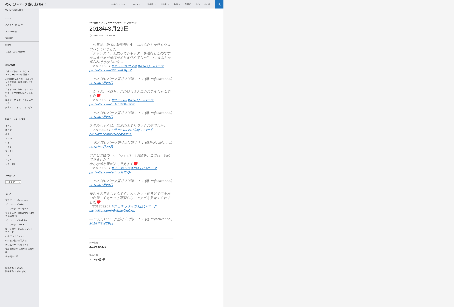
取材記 (188, 4)
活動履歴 (9, 38)
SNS (198, 4)
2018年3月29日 (101, 83)
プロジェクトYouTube (16, 220)
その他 (207, 4)
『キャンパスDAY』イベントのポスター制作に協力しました (19, 92)
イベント (136, 4)
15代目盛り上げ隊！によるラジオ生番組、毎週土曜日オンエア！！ (19, 82)
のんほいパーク (118, 4)
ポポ (7, 134)
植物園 (164, 4)
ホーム (8, 18)
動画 (176, 4)
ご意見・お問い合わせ (15, 51)
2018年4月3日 (97, 257)
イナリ (8, 125)
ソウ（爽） (10, 164)
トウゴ (8, 147)
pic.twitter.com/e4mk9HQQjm (111, 172)
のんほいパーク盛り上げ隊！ (26, 4)
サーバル (121, 22)
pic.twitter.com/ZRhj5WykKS (110, 134)
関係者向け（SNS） (15, 268)
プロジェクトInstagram (16, 208)
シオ (7, 142)
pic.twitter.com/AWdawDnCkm (112, 210)
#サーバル (119, 100)
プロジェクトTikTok (14, 224)
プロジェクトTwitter (14, 204)
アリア (8, 159)
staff (112, 35)
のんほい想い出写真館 (16, 240)
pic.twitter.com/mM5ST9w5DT (112, 104)
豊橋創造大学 (11, 256)
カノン (8, 155)
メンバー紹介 (11, 31)
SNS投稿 (93, 22)
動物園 (150, 4)
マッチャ (9, 151)
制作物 (8, 45)
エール (8, 138)
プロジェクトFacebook (16, 200)
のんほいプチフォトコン (17, 236)
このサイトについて (14, 25)
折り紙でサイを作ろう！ (17, 245)
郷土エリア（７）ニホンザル (19, 107)
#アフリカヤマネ (124, 66)
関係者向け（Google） (16, 271)
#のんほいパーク (151, 66)
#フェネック (121, 168)
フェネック (132, 22)
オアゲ (8, 130)
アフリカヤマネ (108, 22)
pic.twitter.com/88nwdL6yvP (110, 70)
